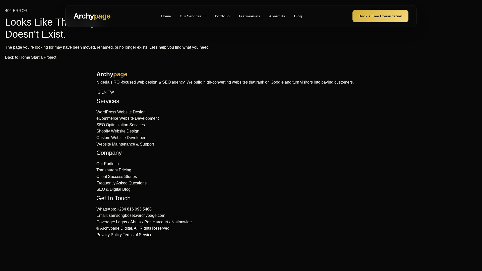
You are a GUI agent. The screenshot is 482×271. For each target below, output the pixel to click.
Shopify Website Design (117, 131)
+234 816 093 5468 (134, 209)
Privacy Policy (109, 235)
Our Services (193, 16)
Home (166, 16)
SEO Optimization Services (120, 125)
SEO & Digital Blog (113, 189)
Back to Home (18, 57)
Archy (92, 16)
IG (98, 92)
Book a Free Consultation (380, 16)
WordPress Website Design (121, 112)
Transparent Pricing (113, 170)
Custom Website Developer (120, 138)
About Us (277, 16)
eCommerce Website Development (127, 118)
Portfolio (222, 16)
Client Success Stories (116, 176)
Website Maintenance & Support (125, 144)
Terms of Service (137, 235)
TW (111, 92)
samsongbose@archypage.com (137, 215)
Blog (298, 16)
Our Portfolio (107, 164)
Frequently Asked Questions (121, 183)
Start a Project (43, 57)
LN (104, 92)
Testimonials (249, 16)
